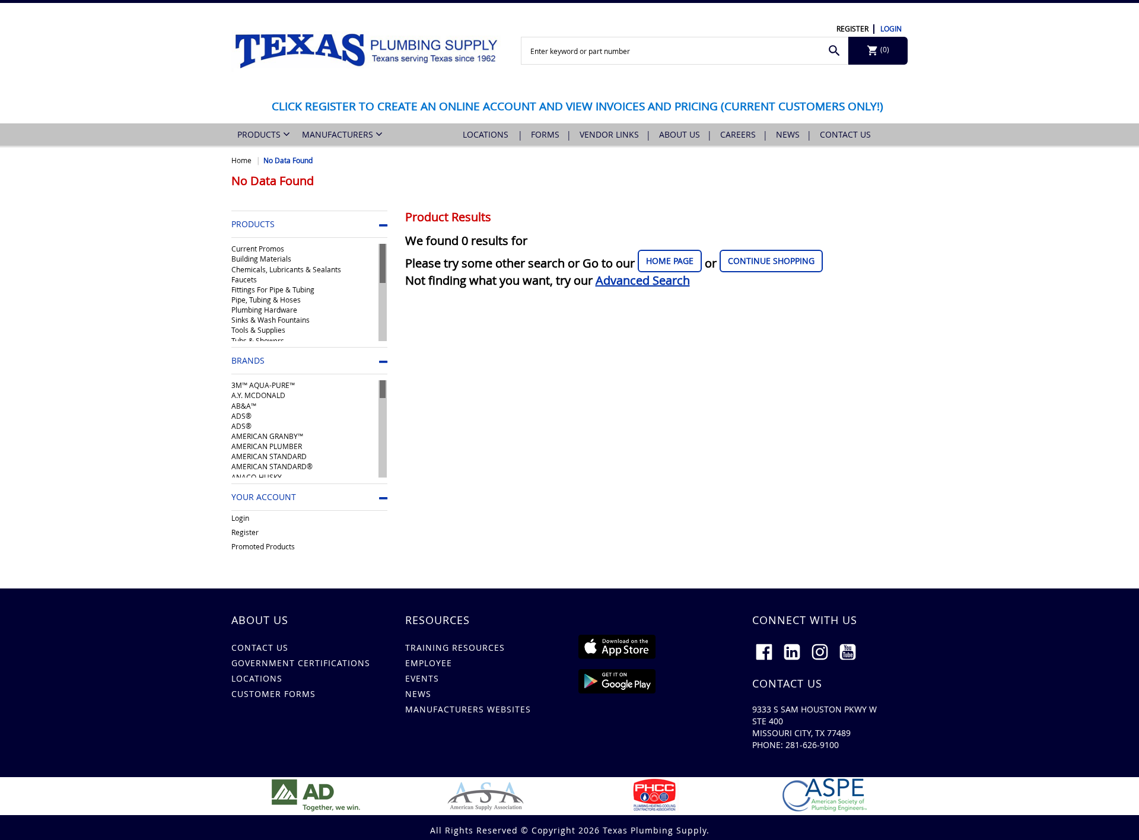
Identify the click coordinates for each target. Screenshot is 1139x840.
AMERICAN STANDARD (269, 456)
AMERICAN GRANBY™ (267, 436)
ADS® (241, 416)
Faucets (244, 279)
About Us (679, 134)
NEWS (418, 693)
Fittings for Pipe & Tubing (272, 289)
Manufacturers (339, 134)
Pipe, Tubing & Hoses (266, 299)
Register (852, 28)
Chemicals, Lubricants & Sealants (286, 269)
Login (891, 28)
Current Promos (257, 248)
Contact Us (845, 134)
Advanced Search (643, 280)
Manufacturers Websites (468, 709)
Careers (738, 134)
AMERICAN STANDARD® (272, 466)
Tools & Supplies (258, 330)
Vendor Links (609, 134)
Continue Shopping (771, 260)
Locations (487, 134)
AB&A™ (243, 406)
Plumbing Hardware (264, 309)
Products (260, 134)
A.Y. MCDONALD (258, 395)
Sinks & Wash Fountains (270, 319)
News (788, 134)
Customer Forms (273, 693)
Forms (545, 134)
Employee (428, 663)
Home (241, 160)
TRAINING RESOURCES (455, 647)
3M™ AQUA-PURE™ (263, 385)
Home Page (669, 260)
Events (422, 678)
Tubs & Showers (257, 340)
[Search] (834, 50)
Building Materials (261, 258)
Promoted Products (263, 546)
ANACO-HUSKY (256, 477)
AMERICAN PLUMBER (266, 446)
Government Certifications (300, 663)
